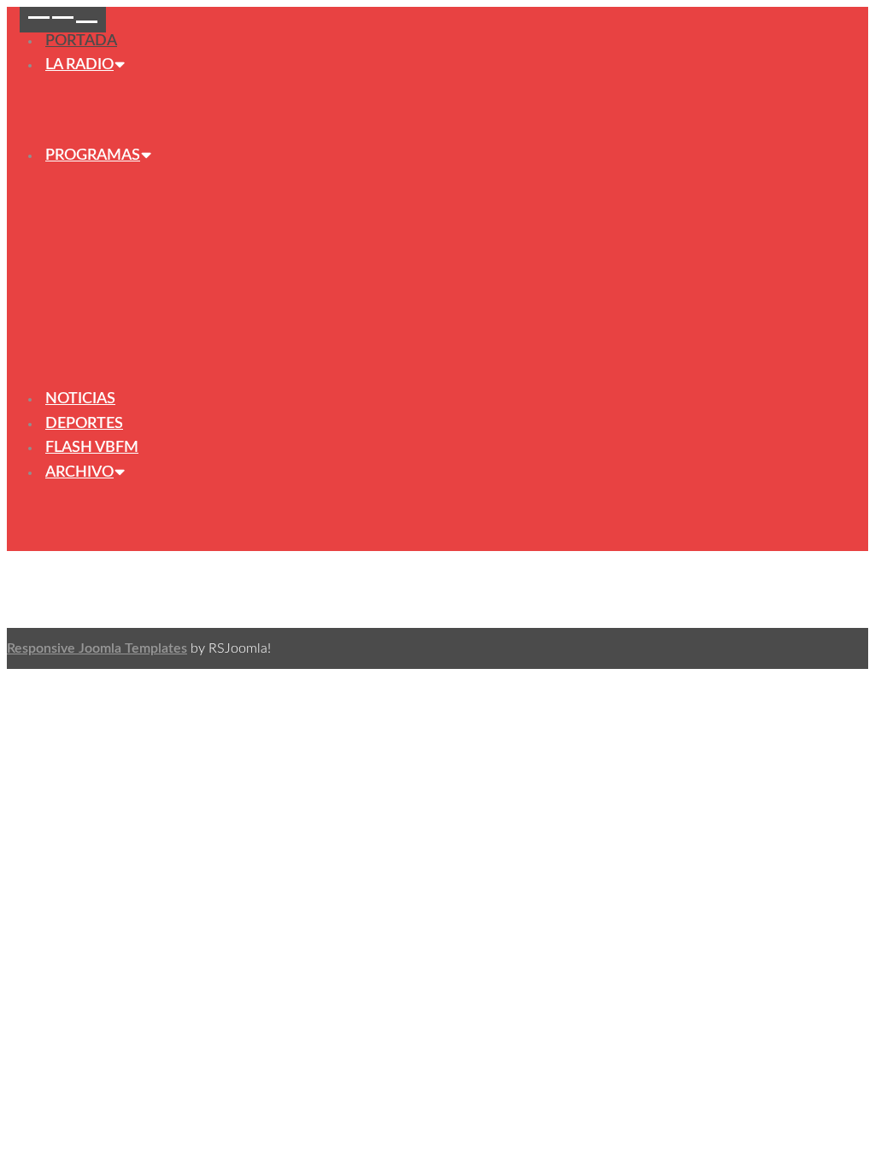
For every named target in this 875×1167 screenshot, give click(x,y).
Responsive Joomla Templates (97, 648)
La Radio (79, 65)
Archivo (79, 472)
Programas (92, 155)
